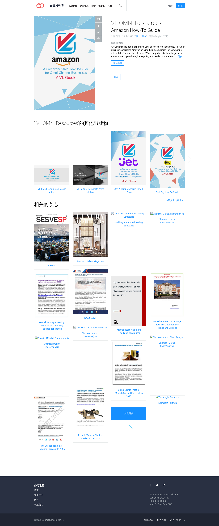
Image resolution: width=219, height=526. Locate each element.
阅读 (116, 76)
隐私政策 (148, 519)
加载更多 (128, 413)
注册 (180, 5)
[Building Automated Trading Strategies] (128, 214)
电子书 (101, 5)
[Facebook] (150, 485)
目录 (93, 5)
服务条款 (161, 519)
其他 (110, 5)
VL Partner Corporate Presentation (90, 190)
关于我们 (38, 494)
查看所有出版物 (173, 200)
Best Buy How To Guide (167, 192)
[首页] (40, 5)
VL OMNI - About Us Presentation (52, 190)
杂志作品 (84, 5)
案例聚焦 (73, 5)
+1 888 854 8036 (158, 500)
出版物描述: (117, 42)
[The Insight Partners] (167, 397)
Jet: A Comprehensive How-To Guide (128, 190)
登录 (170, 5)
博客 (36, 499)
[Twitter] (157, 485)
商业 (138, 36)
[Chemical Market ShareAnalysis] (167, 213)
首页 (36, 490)
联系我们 (38, 504)
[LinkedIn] (164, 485)
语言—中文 (175, 519)
